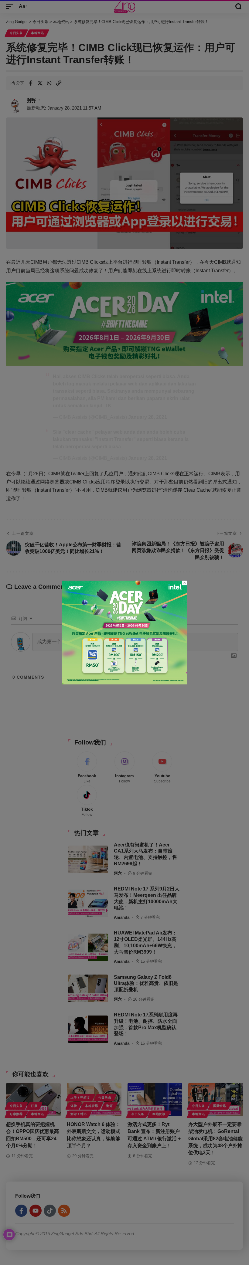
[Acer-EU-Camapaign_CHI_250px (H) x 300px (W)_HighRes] (124, 632)
